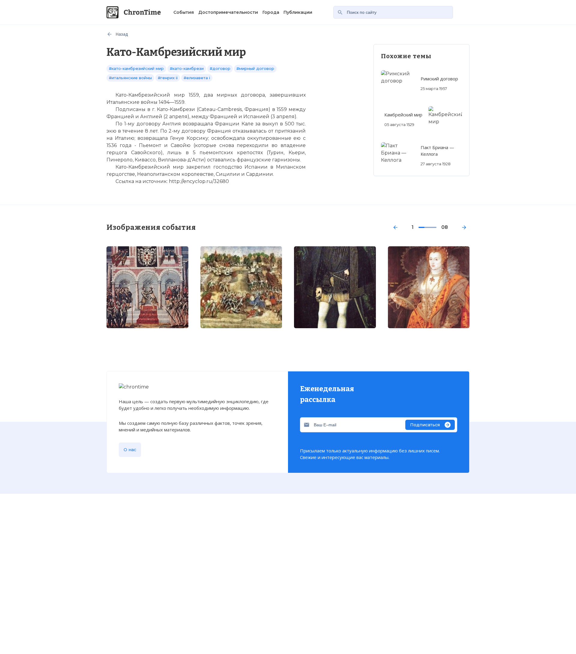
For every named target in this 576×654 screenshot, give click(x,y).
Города (270, 12)
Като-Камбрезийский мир (142, 505)
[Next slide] (464, 227)
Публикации (298, 12)
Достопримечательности (228, 12)
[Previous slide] (395, 227)
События (183, 12)
